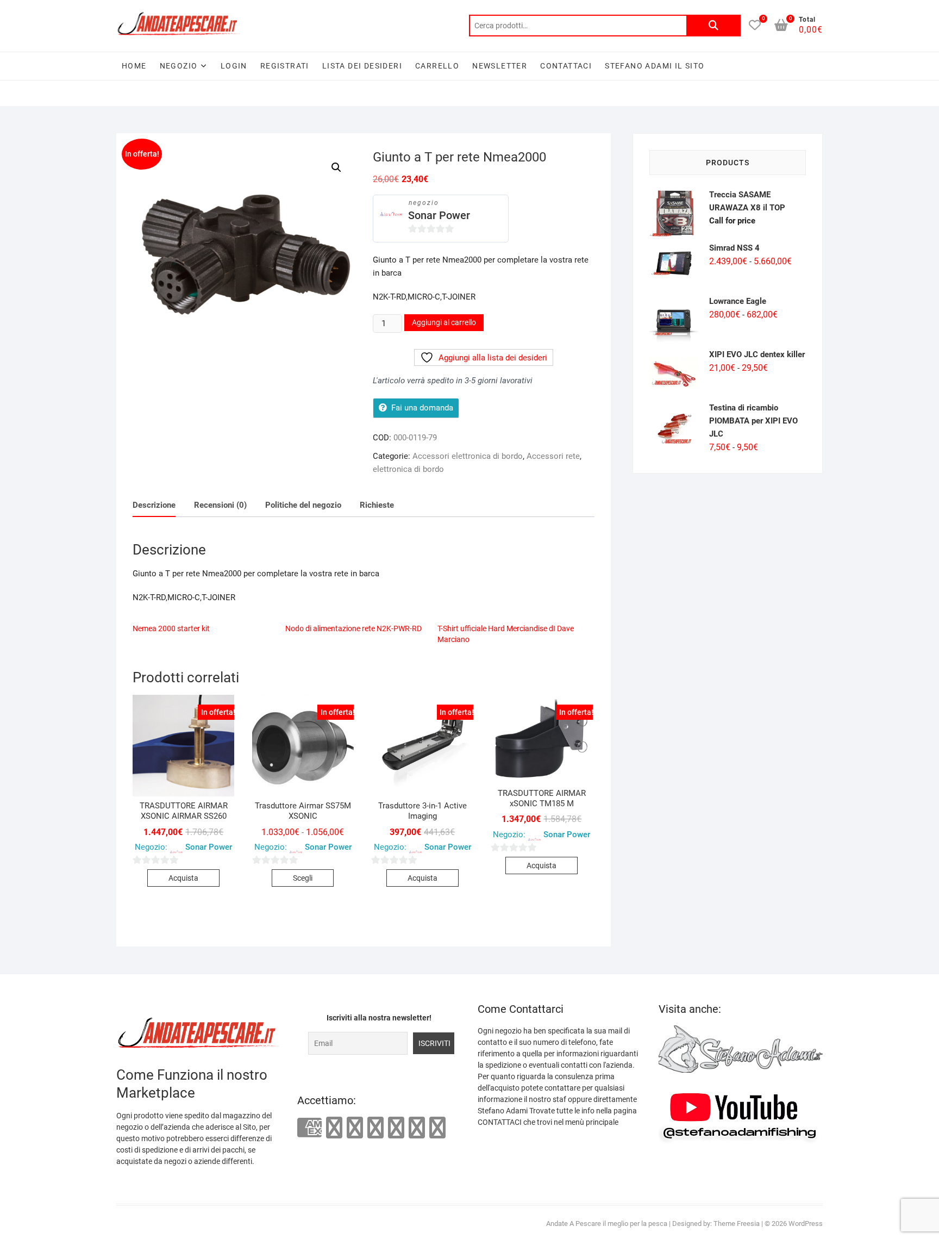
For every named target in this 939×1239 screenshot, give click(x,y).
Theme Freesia (736, 1223)
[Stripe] (417, 1127)
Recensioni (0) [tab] (220, 505)
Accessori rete (553, 456)
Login (234, 65)
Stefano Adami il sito (654, 65)
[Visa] (355, 1127)
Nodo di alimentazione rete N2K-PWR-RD (353, 628)
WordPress (805, 1223)
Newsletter (499, 65)
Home (134, 65)
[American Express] (309, 1128)
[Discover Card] (396, 1127)
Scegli (302, 878)
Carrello (437, 65)
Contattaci (566, 65)
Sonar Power (439, 215)
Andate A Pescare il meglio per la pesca (606, 1223)
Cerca (713, 25)
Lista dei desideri (362, 65)
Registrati (284, 65)
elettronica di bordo (408, 469)
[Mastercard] (334, 1127)
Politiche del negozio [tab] (303, 505)
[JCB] (437, 1127)
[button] (336, 167)
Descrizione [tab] (154, 505)
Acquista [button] (183, 878)
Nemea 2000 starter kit (171, 628)
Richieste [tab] (377, 505)
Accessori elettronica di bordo (467, 456)
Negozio (179, 65)
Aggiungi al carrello (444, 322)
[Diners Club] (375, 1127)
